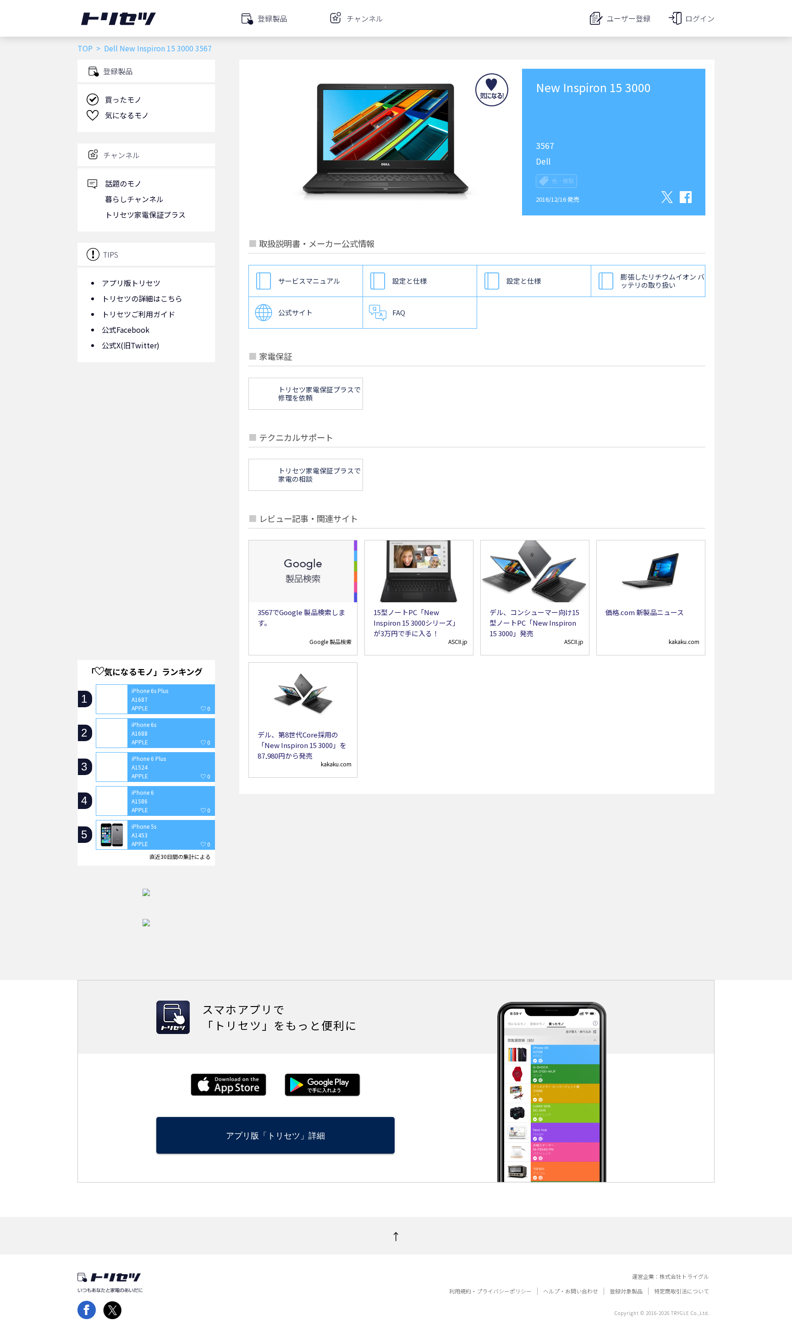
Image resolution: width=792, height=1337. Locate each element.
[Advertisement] (146, 442)
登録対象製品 (626, 1291)
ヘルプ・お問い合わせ (570, 1291)
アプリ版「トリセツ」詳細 (275, 1135)
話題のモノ (123, 183)
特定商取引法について (681, 1291)
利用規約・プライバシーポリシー (490, 1291)
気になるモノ (127, 115)
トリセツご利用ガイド (138, 313)
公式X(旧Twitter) (131, 345)
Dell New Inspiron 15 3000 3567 (158, 48)
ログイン (700, 18)
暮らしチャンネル (134, 198)
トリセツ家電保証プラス (145, 214)
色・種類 (563, 181)
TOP (85, 48)
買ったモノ (123, 99)
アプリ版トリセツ (131, 282)
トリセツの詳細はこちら (142, 298)
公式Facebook (125, 329)
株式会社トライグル (684, 1276)
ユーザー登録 (628, 18)
